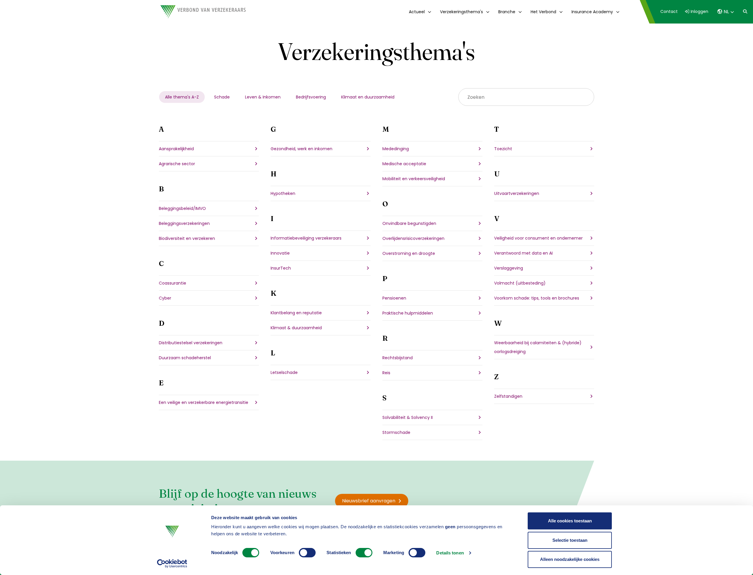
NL (726, 11)
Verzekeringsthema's (461, 12)
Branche (506, 12)
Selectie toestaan (569, 540)
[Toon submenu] (428, 12)
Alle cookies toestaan (570, 520)
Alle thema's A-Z (182, 97)
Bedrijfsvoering (311, 97)
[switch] (307, 552)
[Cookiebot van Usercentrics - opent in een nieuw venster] (172, 563)
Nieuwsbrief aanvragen (368, 500)
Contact (669, 11)
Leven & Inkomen (263, 97)
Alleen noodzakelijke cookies (569, 559)
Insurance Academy (592, 12)
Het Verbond (543, 12)
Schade (222, 97)
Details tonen (450, 552)
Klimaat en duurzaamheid (367, 97)
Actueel (417, 12)
